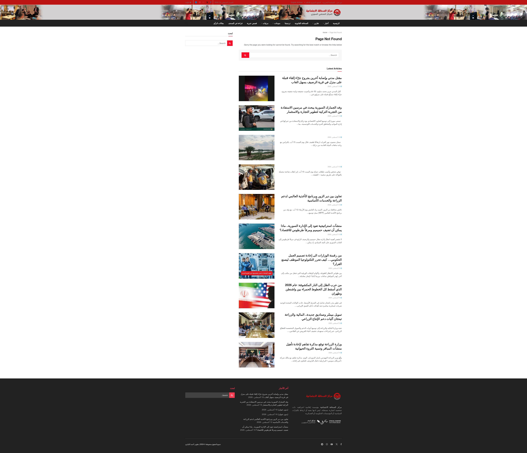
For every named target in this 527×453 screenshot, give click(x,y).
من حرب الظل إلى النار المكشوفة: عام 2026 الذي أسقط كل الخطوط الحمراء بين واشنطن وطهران (313, 289)
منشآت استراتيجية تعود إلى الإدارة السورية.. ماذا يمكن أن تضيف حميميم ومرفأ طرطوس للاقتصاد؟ (311, 227)
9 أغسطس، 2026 (334, 268)
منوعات (277, 23)
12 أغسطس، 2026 (334, 205)
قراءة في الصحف (235, 23)
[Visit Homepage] (324, 12)
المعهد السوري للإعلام (313, 2)
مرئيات (265, 23)
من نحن (339, 2)
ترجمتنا (287, 23)
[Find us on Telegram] (196, 2)
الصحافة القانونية (301, 23)
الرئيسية (336, 23)
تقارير (316, 23)
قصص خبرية (252, 23)
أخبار (327, 23)
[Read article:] (256, 147)
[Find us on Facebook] (210, 2)
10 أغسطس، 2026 (334, 234)
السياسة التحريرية (329, 2)
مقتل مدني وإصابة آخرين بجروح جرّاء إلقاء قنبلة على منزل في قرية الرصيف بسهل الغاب (312, 80)
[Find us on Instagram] (200, 2)
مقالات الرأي (219, 23)
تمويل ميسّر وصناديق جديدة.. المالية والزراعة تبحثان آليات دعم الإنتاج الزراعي (313, 316)
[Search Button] (186, 23)
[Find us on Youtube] (203, 2)
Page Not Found (336, 32)
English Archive (296, 2)
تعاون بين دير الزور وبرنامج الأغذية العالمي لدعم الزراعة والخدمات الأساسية (311, 198)
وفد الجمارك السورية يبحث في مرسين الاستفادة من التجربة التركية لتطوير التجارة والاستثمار (311, 109)
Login (187, 2)
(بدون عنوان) (283, 409)
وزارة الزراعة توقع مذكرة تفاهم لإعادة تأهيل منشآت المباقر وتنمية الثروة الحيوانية (314, 346)
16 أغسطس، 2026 (334, 86)
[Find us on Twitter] (207, 2)
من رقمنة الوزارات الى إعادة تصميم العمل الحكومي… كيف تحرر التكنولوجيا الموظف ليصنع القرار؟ (311, 259)
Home (325, 32)
